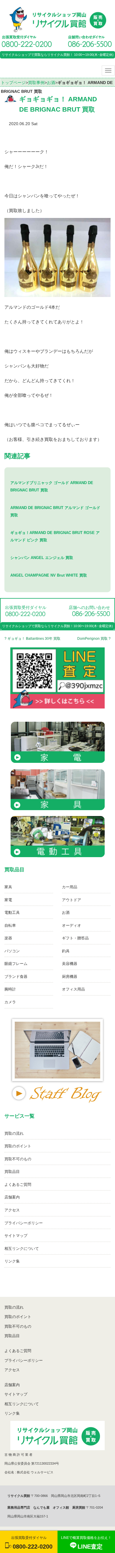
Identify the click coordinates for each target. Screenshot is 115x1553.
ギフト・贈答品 (75, 938)
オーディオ (71, 925)
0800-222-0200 (32, 1546)
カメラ (10, 1002)
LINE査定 (90, 1546)
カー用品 (69, 887)
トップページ (13, 82)
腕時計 (10, 989)
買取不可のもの (17, 1159)
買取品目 (12, 1171)
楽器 (8, 938)
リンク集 (12, 1261)
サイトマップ (15, 1235)
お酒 (51, 82)
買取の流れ (14, 1133)
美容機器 (69, 963)
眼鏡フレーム (15, 963)
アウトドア (71, 900)
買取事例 (36, 82)
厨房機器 (69, 976)
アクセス (12, 1210)
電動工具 (12, 912)
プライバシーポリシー (23, 1223)
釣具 (66, 951)
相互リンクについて (21, 1248)
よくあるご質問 (17, 1184)
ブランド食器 (15, 976)
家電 (8, 900)
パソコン (12, 951)
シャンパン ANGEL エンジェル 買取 (41, 557)
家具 (8, 887)
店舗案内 (12, 1197)
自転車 (10, 925)
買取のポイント (17, 1146)
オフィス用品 (73, 989)
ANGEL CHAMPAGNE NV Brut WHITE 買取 (48, 575)
